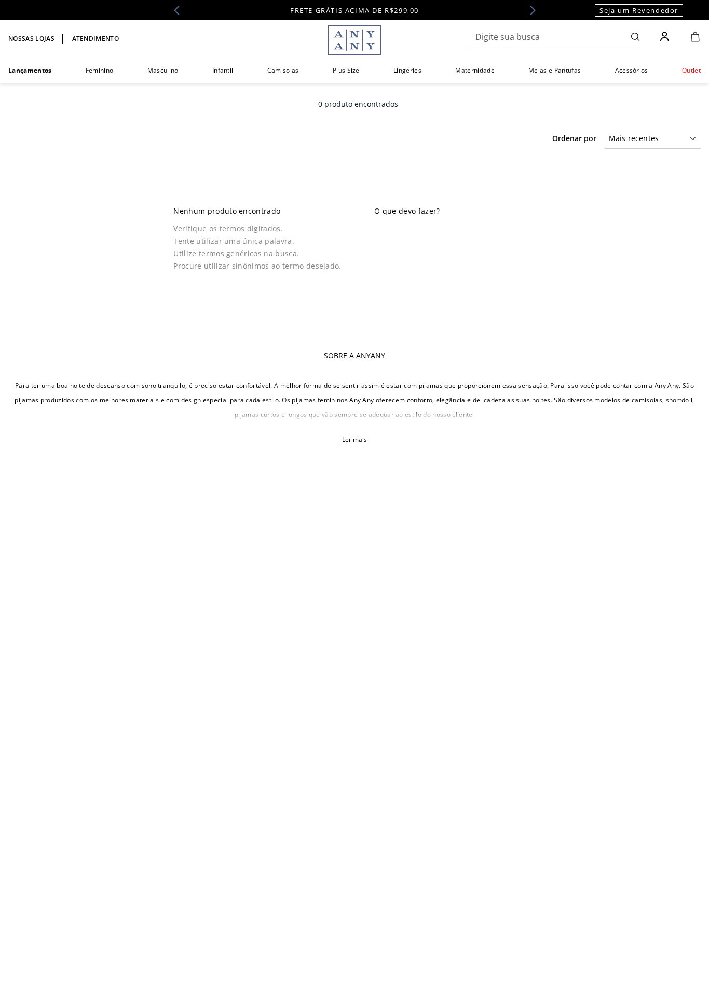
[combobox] (554, 36)
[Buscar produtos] (635, 37)
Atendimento (95, 38)
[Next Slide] (529, 10)
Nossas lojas (31, 38)
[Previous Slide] (180, 10)
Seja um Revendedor (638, 10)
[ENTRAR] (665, 36)
